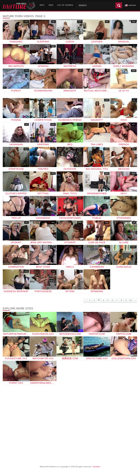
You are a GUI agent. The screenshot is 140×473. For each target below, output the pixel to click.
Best (42, 5)
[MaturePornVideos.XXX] (19, 5)
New (51, 5)
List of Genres (65, 5)
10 (130, 300)
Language (132, 5)
